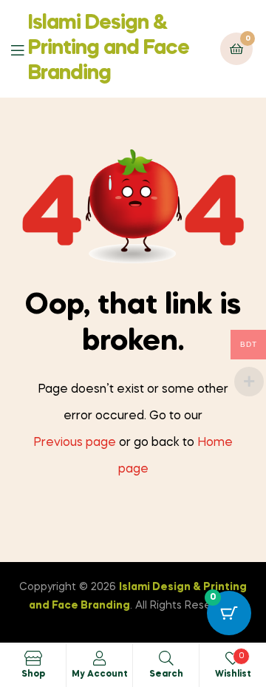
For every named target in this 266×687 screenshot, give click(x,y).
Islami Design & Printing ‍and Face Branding (108, 48)
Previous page (74, 443)
